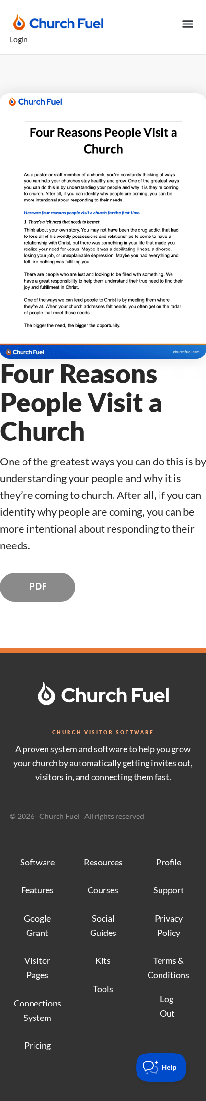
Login (19, 39)
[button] (188, 24)
